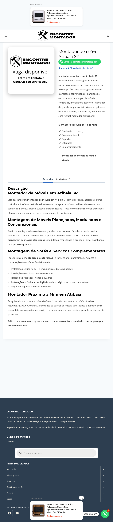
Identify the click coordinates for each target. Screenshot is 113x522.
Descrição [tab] (48, 179)
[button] (105, 514)
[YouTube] (17, 513)
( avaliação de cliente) (81, 68)
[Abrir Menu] (5, 36)
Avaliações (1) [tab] (63, 179)
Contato (10, 441)
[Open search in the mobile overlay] (108, 36)
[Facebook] (10, 513)
